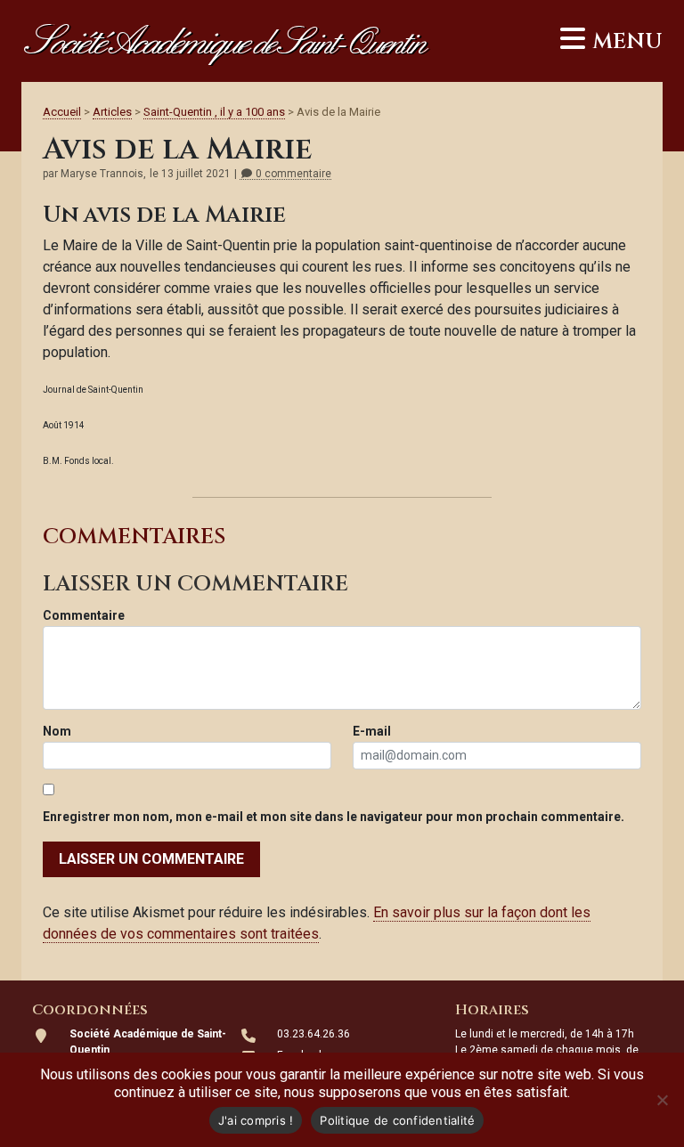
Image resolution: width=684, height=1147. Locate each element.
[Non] (662, 1100)
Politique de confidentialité (397, 1120)
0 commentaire (292, 174)
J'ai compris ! (256, 1120)
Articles (112, 111)
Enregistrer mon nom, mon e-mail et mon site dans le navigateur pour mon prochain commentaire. (333, 816)
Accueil (62, 111)
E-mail (372, 731)
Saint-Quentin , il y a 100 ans (214, 111)
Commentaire (84, 615)
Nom (57, 731)
